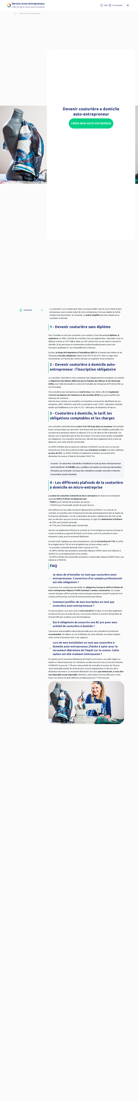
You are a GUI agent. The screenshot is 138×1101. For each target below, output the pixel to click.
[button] (128, 5)
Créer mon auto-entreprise (29, 13)
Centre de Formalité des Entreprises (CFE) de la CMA (98, 384)
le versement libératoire (78, 536)
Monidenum (85, 617)
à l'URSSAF (92, 447)
